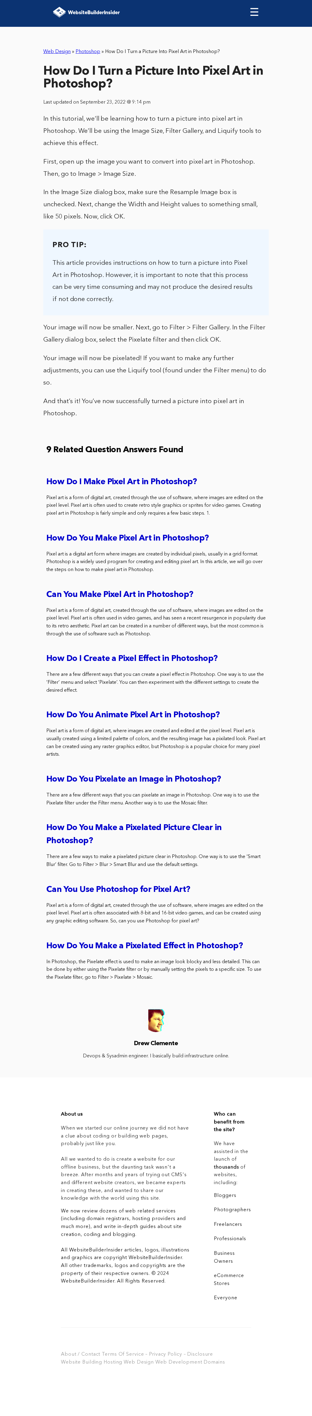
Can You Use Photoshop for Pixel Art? (118, 890)
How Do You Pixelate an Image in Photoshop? (133, 779)
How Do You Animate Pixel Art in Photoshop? (133, 715)
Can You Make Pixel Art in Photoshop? (119, 595)
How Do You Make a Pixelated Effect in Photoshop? (144, 946)
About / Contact (80, 1354)
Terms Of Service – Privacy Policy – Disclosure (157, 1354)
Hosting (113, 1362)
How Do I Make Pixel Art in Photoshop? (121, 482)
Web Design (57, 51)
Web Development (178, 1362)
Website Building (81, 1362)
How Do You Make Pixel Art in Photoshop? (127, 538)
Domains (214, 1362)
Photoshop (88, 51)
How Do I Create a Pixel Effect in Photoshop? (132, 659)
